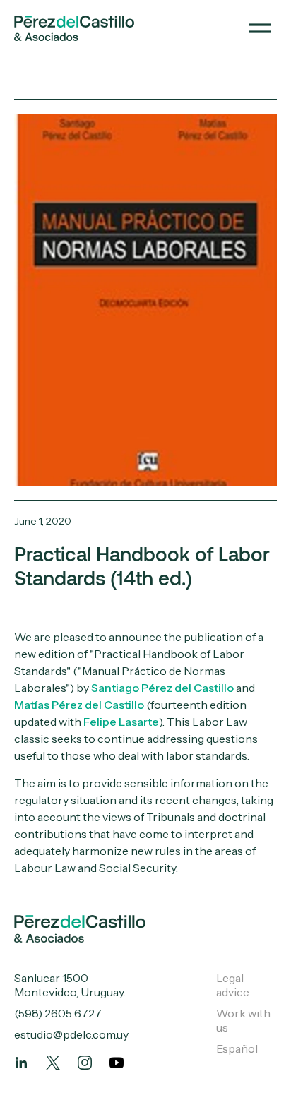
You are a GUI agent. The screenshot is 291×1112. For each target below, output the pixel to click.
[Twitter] (53, 1063)
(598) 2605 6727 (58, 1013)
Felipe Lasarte (121, 722)
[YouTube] (116, 1063)
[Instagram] (85, 1063)
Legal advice (232, 985)
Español (237, 1048)
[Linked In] (21, 1063)
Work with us (243, 1020)
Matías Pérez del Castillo (79, 705)
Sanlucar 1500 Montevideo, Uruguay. (70, 985)
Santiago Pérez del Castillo (162, 688)
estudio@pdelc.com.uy (71, 1034)
